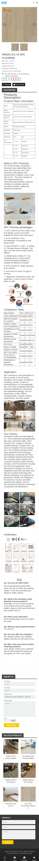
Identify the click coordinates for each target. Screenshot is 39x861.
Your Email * (7, 688)
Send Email (19, 84)
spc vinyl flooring (23, 74)
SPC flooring (29, 104)
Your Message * (8, 700)
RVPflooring (24, 107)
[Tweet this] (9, 79)
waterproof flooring (11, 76)
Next (34, 24)
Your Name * (7, 681)
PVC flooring (16, 107)
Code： (6, 718)
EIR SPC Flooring (11, 74)
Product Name (8, 694)
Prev (4, 24)
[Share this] (4, 79)
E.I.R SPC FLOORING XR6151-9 (28, 806)
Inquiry (7, 84)
